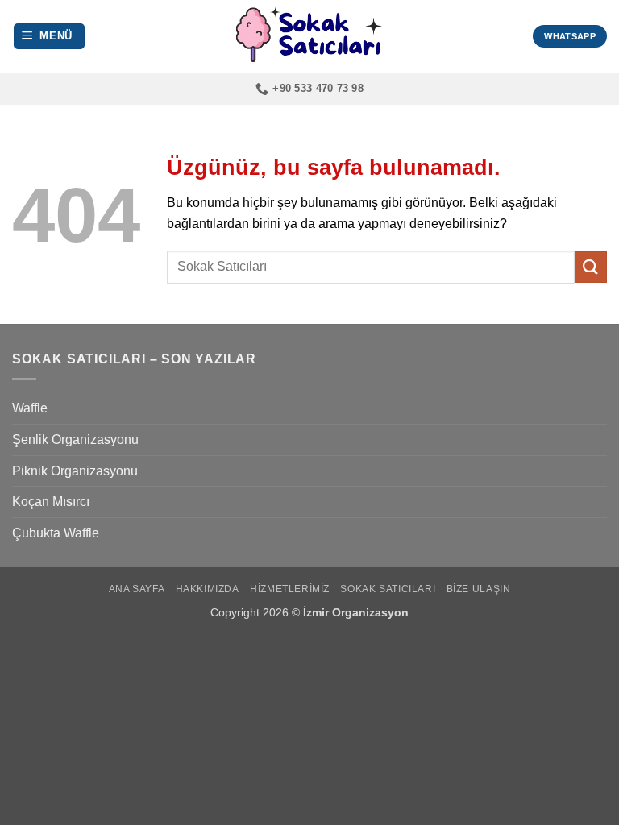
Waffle (30, 408)
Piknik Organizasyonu (75, 471)
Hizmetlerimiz (290, 589)
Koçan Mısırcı (50, 501)
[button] (49, 36)
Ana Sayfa (137, 589)
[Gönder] (591, 267)
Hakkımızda (207, 589)
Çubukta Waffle (55, 533)
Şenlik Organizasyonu (75, 439)
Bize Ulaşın (479, 589)
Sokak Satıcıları (387, 589)
